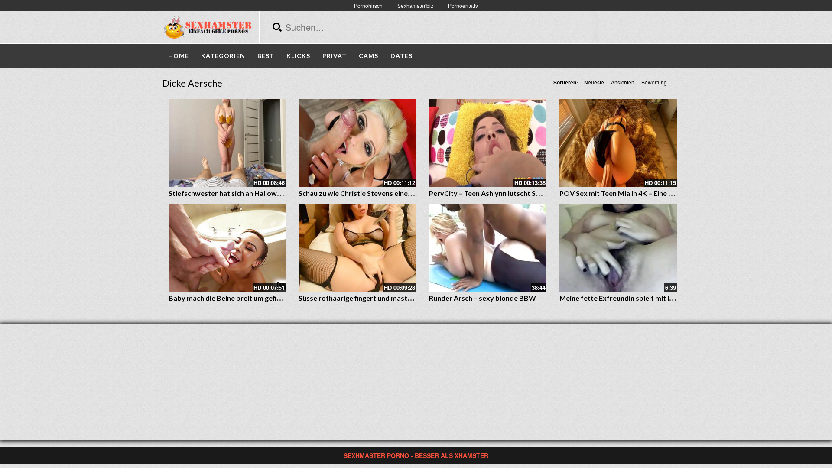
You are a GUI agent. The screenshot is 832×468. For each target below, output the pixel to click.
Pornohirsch (368, 5)
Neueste (594, 82)
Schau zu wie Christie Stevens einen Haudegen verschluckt (392, 193)
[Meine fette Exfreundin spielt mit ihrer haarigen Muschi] (618, 248)
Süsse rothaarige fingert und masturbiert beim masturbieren (396, 298)
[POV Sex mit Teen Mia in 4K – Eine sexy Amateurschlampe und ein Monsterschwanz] (618, 143)
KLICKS (298, 55)
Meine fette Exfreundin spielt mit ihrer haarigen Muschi (648, 298)
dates (401, 55)
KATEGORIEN (223, 55)
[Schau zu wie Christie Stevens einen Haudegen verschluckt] (357, 143)
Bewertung (654, 82)
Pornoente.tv (463, 5)
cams (368, 55)
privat (334, 55)
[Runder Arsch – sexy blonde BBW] (487, 248)
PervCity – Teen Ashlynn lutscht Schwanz (494, 193)
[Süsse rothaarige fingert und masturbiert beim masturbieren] (357, 248)
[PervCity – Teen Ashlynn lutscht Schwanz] (487, 143)
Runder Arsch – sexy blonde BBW (482, 298)
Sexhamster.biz (415, 5)
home (178, 55)
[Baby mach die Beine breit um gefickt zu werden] (227, 248)
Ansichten (622, 82)
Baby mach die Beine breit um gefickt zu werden (245, 298)
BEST (265, 55)
